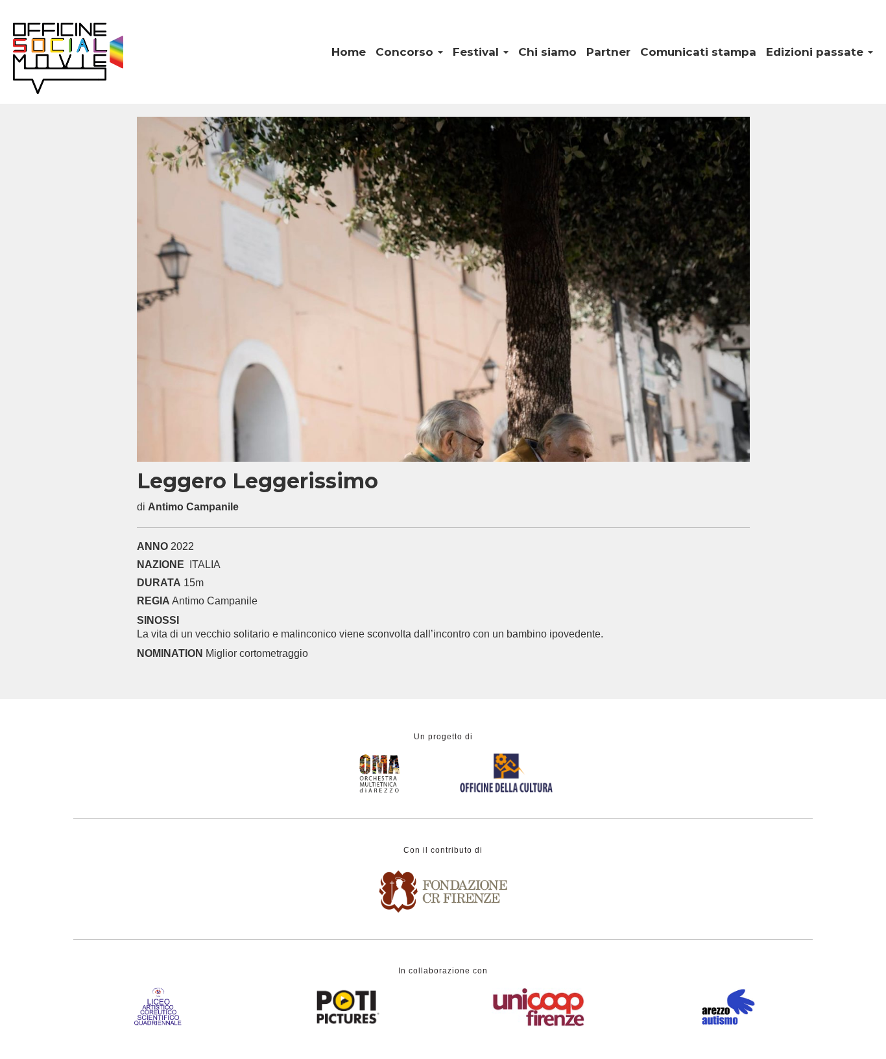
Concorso (406, 51)
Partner (608, 51)
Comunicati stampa (698, 51)
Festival (477, 51)
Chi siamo (547, 51)
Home (348, 51)
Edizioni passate (816, 51)
